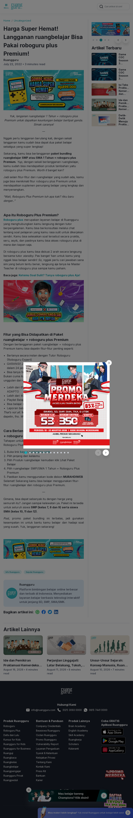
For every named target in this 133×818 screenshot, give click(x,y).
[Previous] (98, 453)
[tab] (25, 452)
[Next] (106, 453)
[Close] (109, 363)
